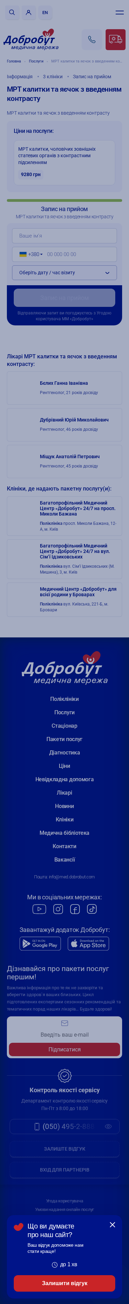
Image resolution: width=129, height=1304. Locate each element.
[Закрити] (112, 1225)
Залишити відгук (64, 1283)
